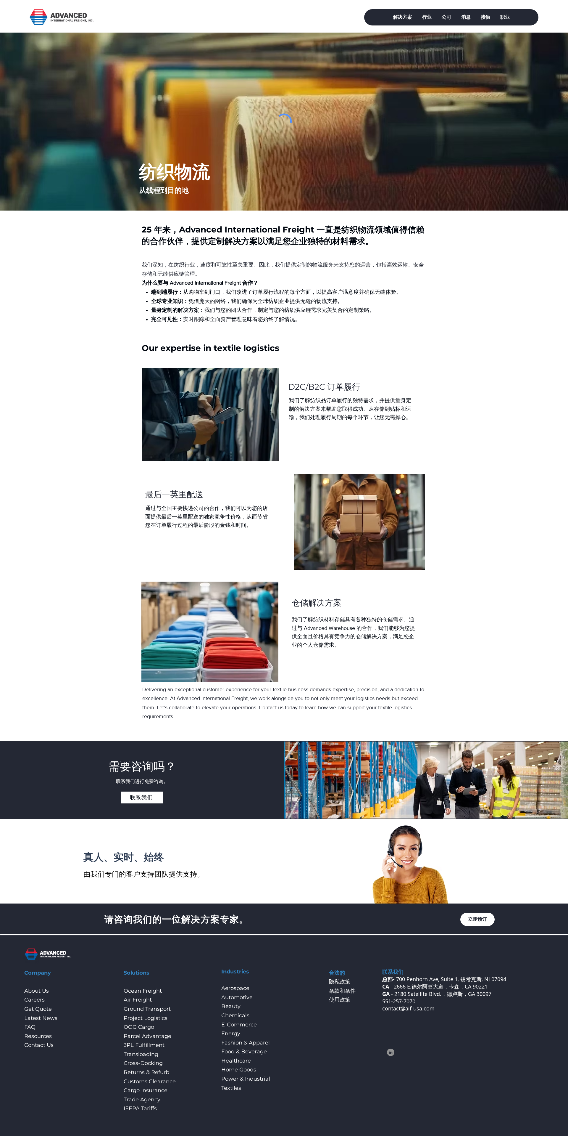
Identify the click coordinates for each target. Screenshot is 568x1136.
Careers (34, 1000)
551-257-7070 (398, 1001)
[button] (402, 17)
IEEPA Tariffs (140, 1108)
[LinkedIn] (390, 1052)
